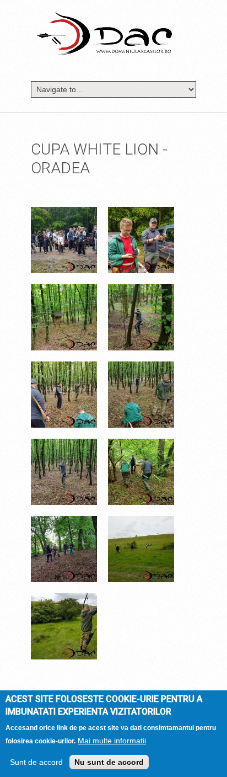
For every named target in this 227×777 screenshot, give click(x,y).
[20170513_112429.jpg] (141, 290)
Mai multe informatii (112, 740)
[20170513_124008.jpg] (64, 522)
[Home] (104, 33)
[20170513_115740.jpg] (141, 445)
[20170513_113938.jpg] (141, 368)
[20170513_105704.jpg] (141, 213)
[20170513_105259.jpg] (64, 213)
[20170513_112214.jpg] (64, 290)
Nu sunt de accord (109, 762)
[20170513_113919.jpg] (64, 368)
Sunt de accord (36, 762)
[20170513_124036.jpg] (141, 522)
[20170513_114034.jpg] (64, 445)
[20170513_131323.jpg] (64, 599)
